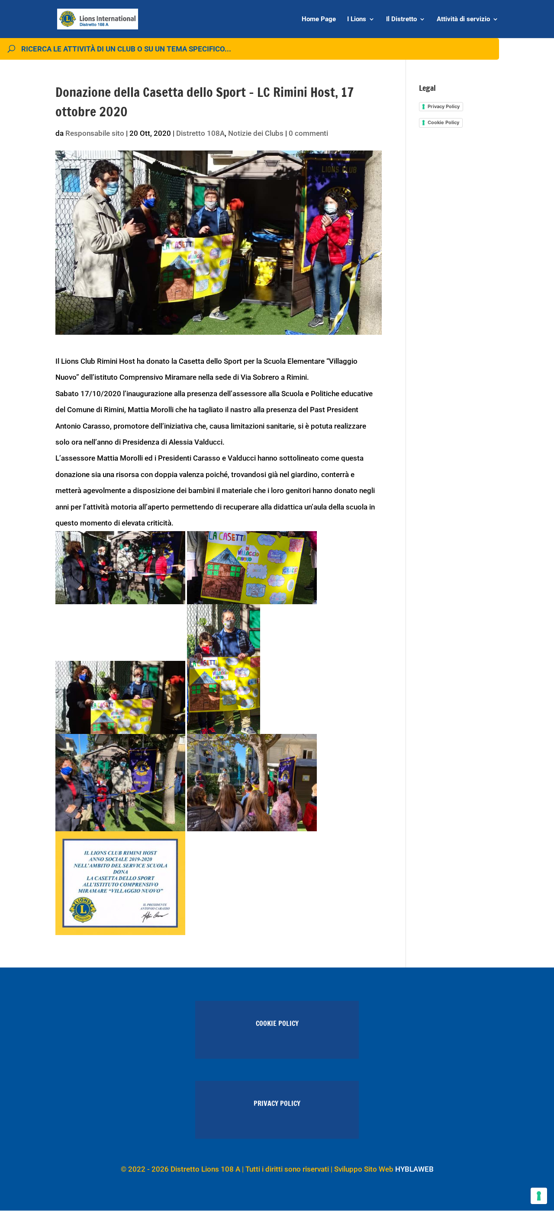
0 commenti (308, 133)
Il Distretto (401, 19)
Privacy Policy (444, 106)
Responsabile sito (94, 133)
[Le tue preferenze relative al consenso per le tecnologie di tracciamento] (539, 1196)
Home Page (319, 19)
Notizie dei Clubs (255, 133)
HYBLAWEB (414, 1169)
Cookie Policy (443, 122)
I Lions (356, 19)
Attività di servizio (463, 19)
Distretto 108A (200, 133)
